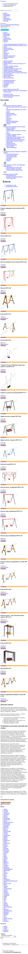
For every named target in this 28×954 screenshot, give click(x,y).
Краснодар (6, 849)
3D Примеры (6, 15)
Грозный (5, 832)
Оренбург (5, 873)
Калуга (5, 844)
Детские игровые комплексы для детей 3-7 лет (14, 44)
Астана (5, 928)
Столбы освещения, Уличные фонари (12, 71)
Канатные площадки (8, 57)
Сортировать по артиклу (12, 186)
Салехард (5, 886)
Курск (4, 854)
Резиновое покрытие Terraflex (10, 174)
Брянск (5, 821)
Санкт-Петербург (7, 888)
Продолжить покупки (5, 802)
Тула (4, 900)
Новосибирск (6, 870)
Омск (4, 871)
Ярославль (6, 921)
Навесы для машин (8, 60)
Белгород (5, 817)
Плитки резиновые (8, 96)
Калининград (6, 843)
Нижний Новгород (8, 869)
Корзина (5, 41)
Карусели (5, 50)
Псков (4, 882)
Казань (5, 841)
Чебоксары (6, 912)
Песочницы (6, 53)
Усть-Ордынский (7, 906)
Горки (4, 51)
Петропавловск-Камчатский (10, 880)
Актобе (5, 926)
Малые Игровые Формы (9, 55)
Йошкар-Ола (6, 840)
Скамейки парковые (8, 67)
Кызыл (5, 856)
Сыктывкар (6, 895)
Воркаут (5, 86)
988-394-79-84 (4, 26)
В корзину (3, 214)
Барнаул (5, 815)
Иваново (5, 836)
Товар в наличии (7, 9)
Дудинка (5, 834)
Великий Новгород (8, 822)
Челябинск (6, 913)
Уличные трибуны (7, 73)
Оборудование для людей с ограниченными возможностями (14, 165)
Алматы (5, 927)
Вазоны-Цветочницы (8, 75)
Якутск (5, 919)
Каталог (5, 13)
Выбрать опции (4, 318)
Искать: (2, 10)
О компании (6, 18)
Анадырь (5, 811)
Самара (5, 887)
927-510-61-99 (4, 24)
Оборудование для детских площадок (12, 105)
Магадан (5, 858)
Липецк (5, 857)
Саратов (5, 891)
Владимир (5, 826)
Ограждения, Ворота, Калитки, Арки (12, 68)
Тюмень (5, 903)
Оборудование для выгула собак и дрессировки (15, 72)
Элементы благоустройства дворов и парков (14, 126)
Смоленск (5, 892)
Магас (4, 860)
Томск (4, 899)
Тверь (4, 897)
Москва (5, 863)
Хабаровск (6, 909)
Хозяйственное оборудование (10, 70)
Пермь (5, 878)
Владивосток (6, 823)
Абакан (5, 809)
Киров (5, 847)
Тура (4, 901)
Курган (5, 853)
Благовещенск (6, 819)
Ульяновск (6, 905)
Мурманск (6, 865)
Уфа (4, 908)
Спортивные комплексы (9, 80)
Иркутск (5, 839)
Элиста (5, 917)
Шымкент (5, 931)
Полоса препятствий (8, 81)
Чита (4, 916)
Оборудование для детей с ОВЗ (11, 89)
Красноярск (6, 850)
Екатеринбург (6, 835)
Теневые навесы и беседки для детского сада (14, 63)
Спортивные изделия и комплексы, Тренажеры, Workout (15, 152)
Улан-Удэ (5, 904)
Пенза (4, 877)
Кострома (5, 848)
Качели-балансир (7, 48)
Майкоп (5, 861)
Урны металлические (8, 77)
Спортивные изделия (8, 82)
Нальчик (5, 866)
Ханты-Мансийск (7, 910)
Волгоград (6, 827)
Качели (5, 46)
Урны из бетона (7, 76)
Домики (5, 58)
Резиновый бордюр (8, 94)
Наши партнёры (7, 19)
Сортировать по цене (11, 185)
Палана (5, 875)
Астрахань (6, 814)
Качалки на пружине (8, 49)
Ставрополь (6, 893)
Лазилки (5, 54)
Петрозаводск (6, 879)
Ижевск (5, 837)
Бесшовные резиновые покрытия (11, 95)
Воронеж (5, 830)
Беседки (5, 64)
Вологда (5, 828)
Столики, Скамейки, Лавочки (10, 66)
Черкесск (5, 914)
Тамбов (5, 896)
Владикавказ (6, 824)
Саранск (5, 890)
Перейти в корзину (5, 804)
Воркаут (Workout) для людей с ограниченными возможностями (14, 169)
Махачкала (6, 862)
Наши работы (6, 14)
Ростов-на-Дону (7, 883)
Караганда (6, 930)
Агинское (5, 810)
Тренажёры (6, 84)
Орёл (4, 874)
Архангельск (6, 813)
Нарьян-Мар (6, 867)
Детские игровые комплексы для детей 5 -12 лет (15, 45)
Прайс (5, 17)
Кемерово (5, 845)
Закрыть (3, 933)
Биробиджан (6, 818)
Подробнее (3, 215)
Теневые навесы (7, 62)
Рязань (5, 884)
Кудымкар (5, 852)
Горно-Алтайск (7, 831)
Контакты (5, 20)
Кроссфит (5, 85)
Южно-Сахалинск (7, 918)
